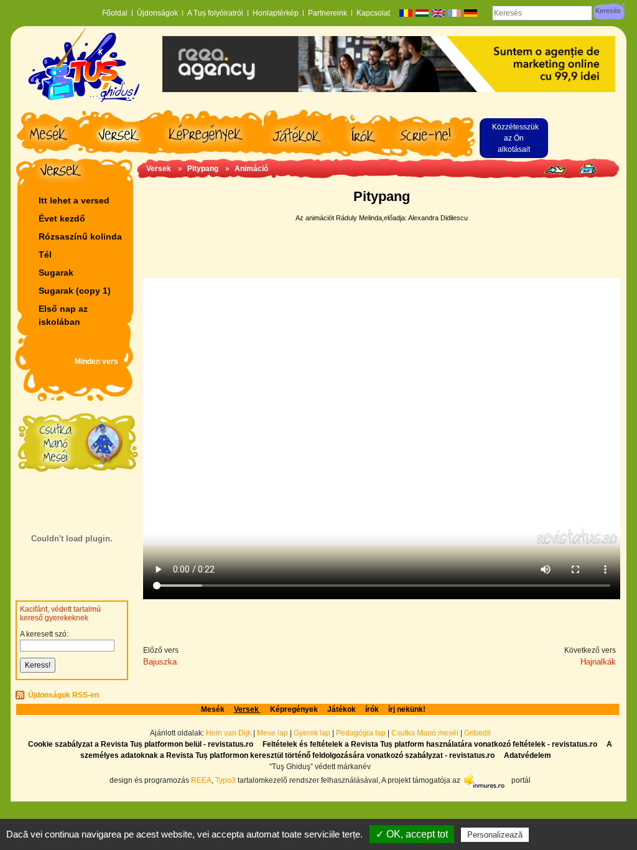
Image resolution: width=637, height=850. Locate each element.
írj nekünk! (406, 709)
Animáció (251, 168)
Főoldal (115, 13)
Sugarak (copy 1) (75, 291)
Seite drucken (587, 169)
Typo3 (225, 779)
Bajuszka (160, 661)
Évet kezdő (62, 218)
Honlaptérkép (276, 13)
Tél (45, 254)
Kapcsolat (373, 13)
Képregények (294, 709)
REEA (201, 779)
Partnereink (327, 13)
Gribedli (477, 733)
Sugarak (56, 273)
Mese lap (272, 733)
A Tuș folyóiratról (215, 13)
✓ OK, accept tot (412, 834)
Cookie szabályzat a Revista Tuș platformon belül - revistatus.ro (140, 744)
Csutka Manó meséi (425, 733)
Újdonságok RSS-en (63, 695)
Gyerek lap (313, 733)
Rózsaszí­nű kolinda (80, 236)
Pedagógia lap (362, 733)
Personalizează (495, 834)
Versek (159, 168)
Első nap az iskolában (63, 315)
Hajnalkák (598, 661)
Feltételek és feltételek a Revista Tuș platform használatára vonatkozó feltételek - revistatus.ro (430, 744)
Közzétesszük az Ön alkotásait (515, 138)
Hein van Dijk (228, 733)
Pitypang (202, 168)
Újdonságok (157, 13)
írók (372, 709)
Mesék (213, 709)
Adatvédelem (527, 755)
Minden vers (96, 361)
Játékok (341, 709)
